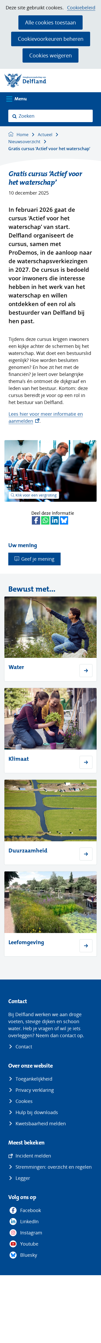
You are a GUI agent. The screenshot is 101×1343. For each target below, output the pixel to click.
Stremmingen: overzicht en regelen (54, 1167)
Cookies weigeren (50, 55)
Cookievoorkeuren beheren (50, 38)
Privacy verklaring (35, 1090)
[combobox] (50, 116)
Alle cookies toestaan (50, 22)
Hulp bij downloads (37, 1112)
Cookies (24, 1101)
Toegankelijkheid (34, 1079)
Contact (24, 1046)
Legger (23, 1178)
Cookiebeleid (81, 7)
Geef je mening (37, 559)
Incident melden (33, 1156)
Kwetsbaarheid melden (41, 1123)
